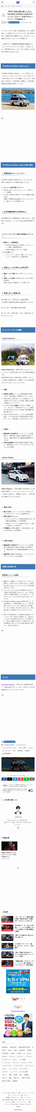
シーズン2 (23, 1062)
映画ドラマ (14, 1093)
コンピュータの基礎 (10, 1102)
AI (8, 1095)
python (12, 1053)
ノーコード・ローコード (21, 1102)
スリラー (30, 1062)
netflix (15, 1050)
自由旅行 (27, 750)
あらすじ (29, 1053)
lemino (10, 1050)
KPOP (9, 1093)
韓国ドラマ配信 (6, 1081)
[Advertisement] (18, 138)
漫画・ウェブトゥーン (23, 1093)
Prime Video (5, 1053)
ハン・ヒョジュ (13, 1068)
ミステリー (5, 1071)
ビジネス (32, 1093)
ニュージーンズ (29, 1065)
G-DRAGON (13, 1047)
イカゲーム (20, 1056)
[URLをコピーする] (32, 779)
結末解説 (26, 1075)
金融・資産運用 (6, 1099)
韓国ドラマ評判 (26, 1078)
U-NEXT (19, 1053)
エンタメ (4, 1093)
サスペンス (15, 1062)
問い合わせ (22, 1104)
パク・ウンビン (23, 1068)
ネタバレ (4, 1068)
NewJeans (22, 1050)
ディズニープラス (6, 1065)
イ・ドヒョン (28, 1056)
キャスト (15, 1059)
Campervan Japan (7, 684)
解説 (10, 1078)
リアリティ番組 (23, 1071)
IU (32, 1047)
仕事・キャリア (24, 1095)
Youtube (18, 1106)
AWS (29, 1102)
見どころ (4, 1078)
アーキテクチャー (29, 1099)
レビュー (4, 1075)
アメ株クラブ (29, 1104)
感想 (10, 1075)
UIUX (20, 1099)
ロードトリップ (6, 750)
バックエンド (7, 1104)
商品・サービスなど (14, 22)
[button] (4, 779)
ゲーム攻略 (22, 1059)
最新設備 (20, 750)
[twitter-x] (18, 828)
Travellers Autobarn (9, 745)
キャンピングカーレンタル (9, 747)
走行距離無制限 (6, 753)
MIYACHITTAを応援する (18, 1011)
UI (24, 1053)
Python (15, 1099)
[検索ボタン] (2, 2)
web (23, 1099)
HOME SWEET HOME (24, 1047)
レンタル (30, 747)
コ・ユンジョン (6, 1062)
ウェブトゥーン (6, 1059)
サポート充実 (22, 747)
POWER (29, 1050)
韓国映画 (15, 1081)
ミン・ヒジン (13, 1071)
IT (10, 1095)
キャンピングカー (21, 745)
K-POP (4, 1050)
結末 (20, 1075)
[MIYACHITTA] (18, 2)
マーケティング (16, 1095)
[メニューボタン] (33, 2)
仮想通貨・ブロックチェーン (13, 1097)
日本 (14, 750)
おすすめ (4, 1056)
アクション (12, 1056)
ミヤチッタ (18, 817)
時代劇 (15, 1075)
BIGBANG (4, 1047)
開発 (12, 1099)
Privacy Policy (14, 1104)
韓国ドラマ (16, 1078)
